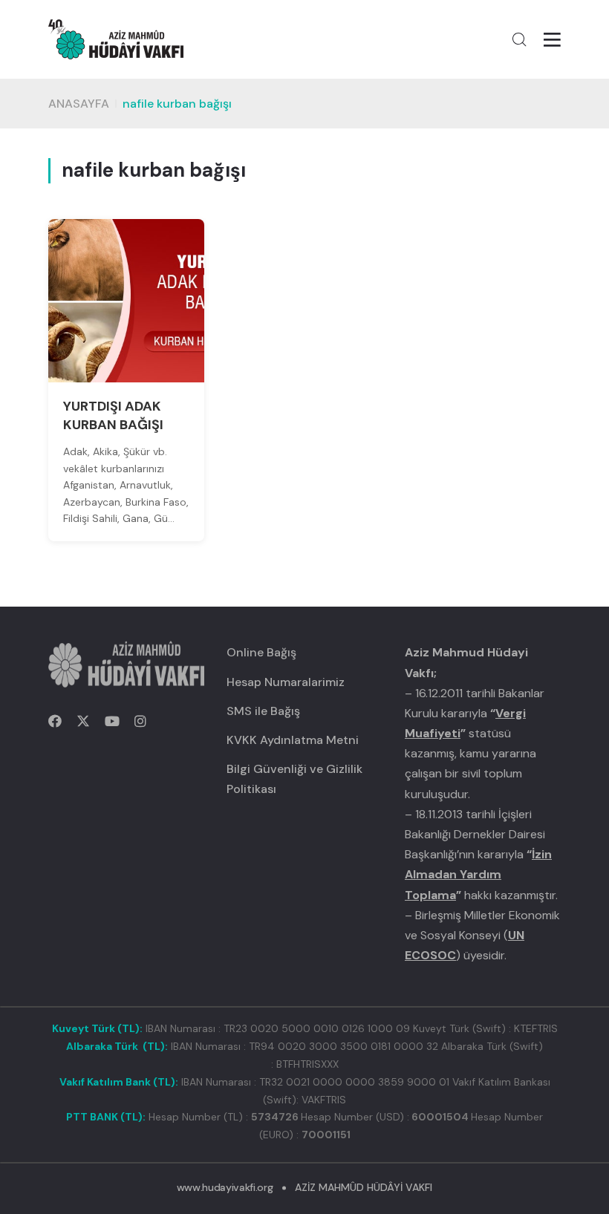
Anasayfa (78, 103)
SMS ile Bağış (263, 711)
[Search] (519, 39)
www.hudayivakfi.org (225, 1187)
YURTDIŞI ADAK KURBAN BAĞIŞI (113, 415)
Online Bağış (261, 652)
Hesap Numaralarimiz (286, 682)
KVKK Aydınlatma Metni (293, 740)
